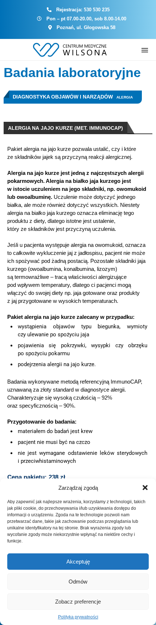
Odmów (78, 581)
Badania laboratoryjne (72, 72)
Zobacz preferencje (78, 601)
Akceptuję (78, 561)
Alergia (124, 97)
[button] (145, 487)
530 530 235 (97, 9)
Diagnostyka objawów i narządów (63, 97)
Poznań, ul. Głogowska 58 (86, 27)
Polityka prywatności (78, 617)
